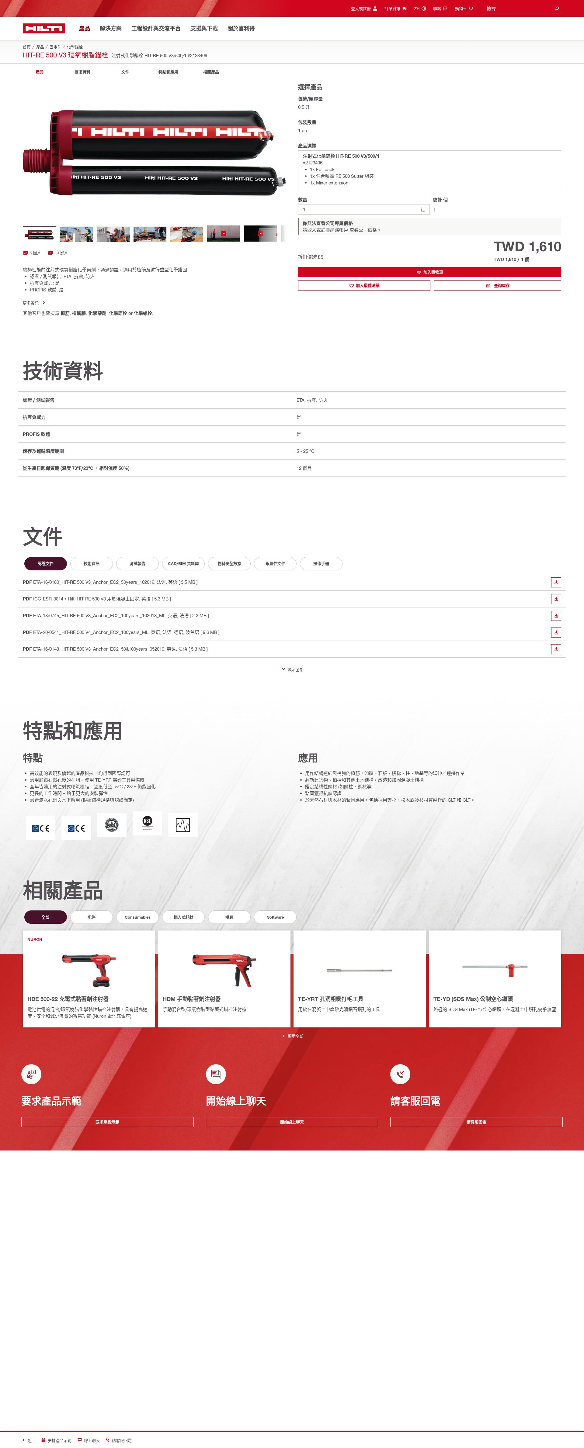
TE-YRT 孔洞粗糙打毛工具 (330, 999)
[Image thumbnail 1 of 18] (39, 234)
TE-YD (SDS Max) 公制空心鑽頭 (473, 999)
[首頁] (44, 28)
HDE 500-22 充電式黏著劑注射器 (68, 999)
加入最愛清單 (368, 285)
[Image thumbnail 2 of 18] (76, 234)
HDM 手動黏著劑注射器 (192, 999)
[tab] (39, 72)
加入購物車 (433, 272)
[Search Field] (557, 8)
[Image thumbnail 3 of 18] (113, 234)
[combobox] (521, 8)
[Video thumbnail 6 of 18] (223, 234)
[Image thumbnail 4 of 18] (150, 234)
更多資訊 (31, 303)
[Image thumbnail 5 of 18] (186, 234)
